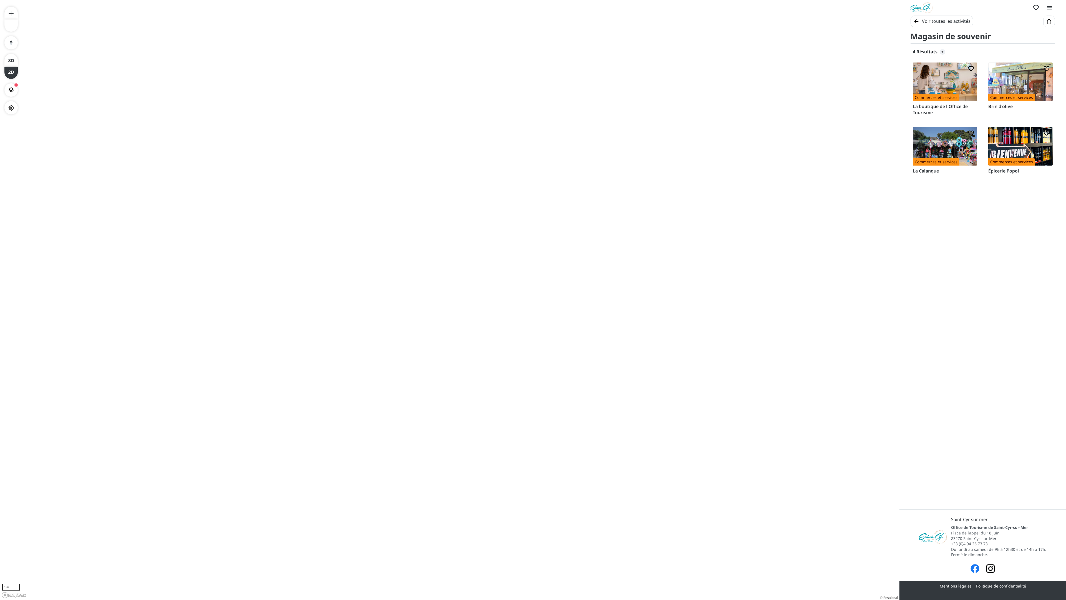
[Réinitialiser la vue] (11, 42)
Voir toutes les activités (946, 21)
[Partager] (1049, 21)
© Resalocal (889, 597)
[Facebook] (975, 569)
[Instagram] (990, 569)
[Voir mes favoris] (1036, 7)
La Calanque (926, 171)
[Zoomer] (11, 13)
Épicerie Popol (1003, 171)
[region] (449, 300)
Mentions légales (956, 586)
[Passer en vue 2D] (11, 73)
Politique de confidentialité (1001, 586)
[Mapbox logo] (14, 595)
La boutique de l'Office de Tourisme (940, 109)
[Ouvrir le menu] (1049, 7)
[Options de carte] (11, 90)
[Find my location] (11, 108)
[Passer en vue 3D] (11, 60)
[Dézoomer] (11, 25)
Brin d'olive (1000, 106)
